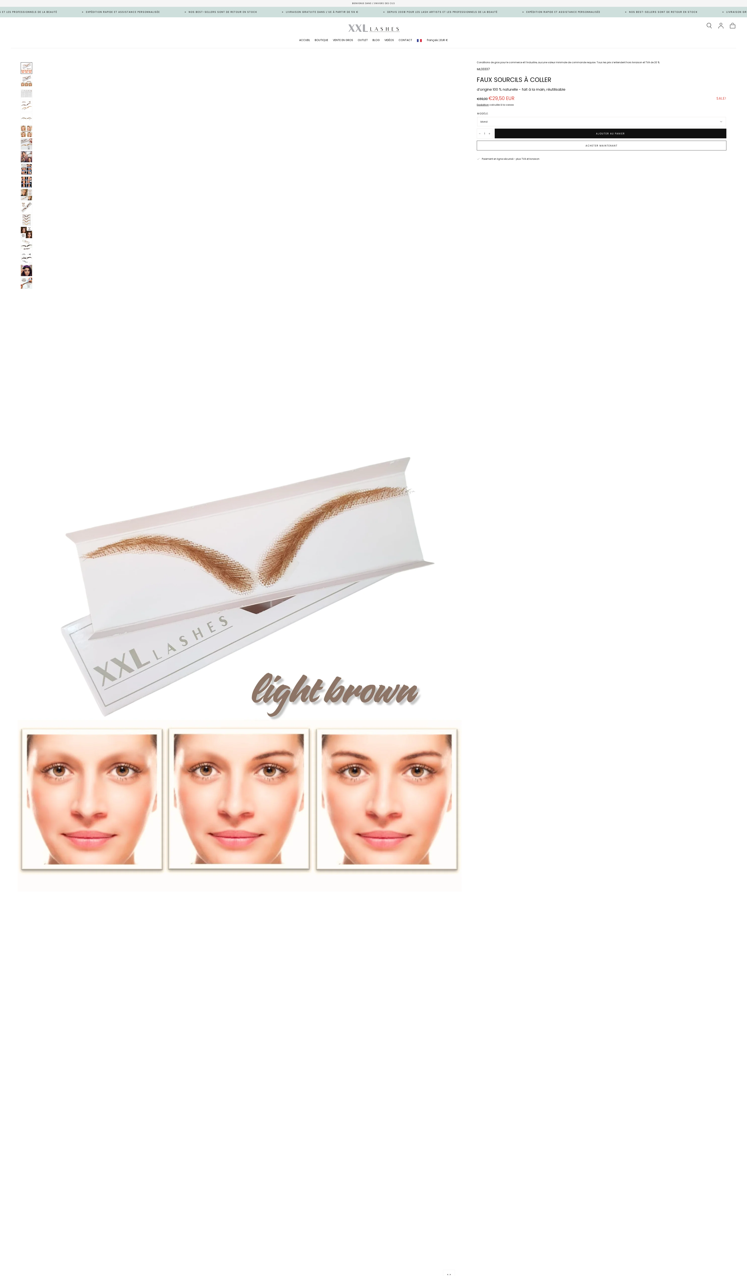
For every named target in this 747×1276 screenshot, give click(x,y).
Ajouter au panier (610, 133)
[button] (709, 25)
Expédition (483, 104)
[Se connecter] (720, 25)
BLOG (376, 40)
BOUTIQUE (321, 40)
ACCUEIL (304, 40)
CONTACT (405, 40)
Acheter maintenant (602, 145)
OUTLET (363, 40)
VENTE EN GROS (343, 40)
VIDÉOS (389, 40)
